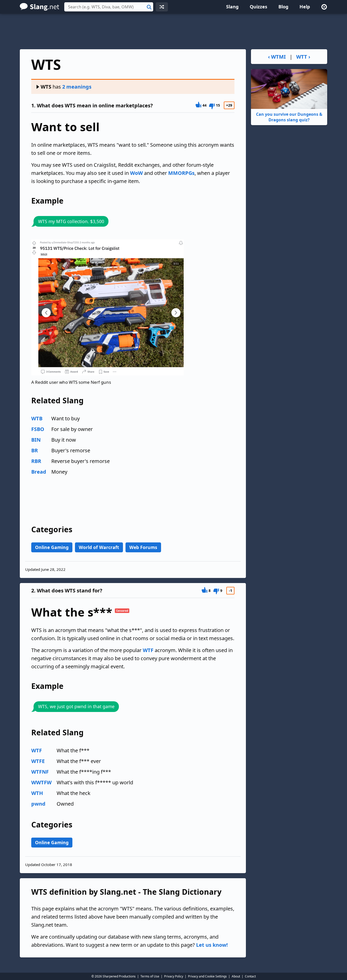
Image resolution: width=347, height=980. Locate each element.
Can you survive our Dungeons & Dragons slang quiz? (289, 117)
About (236, 976)
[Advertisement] (173, 31)
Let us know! (212, 944)
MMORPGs (181, 173)
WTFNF (40, 771)
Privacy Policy (173, 976)
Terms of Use (149, 976)
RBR (36, 461)
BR (34, 450)
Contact (250, 976)
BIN (36, 439)
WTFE (38, 761)
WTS (46, 86)
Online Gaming (52, 547)
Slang (232, 7)
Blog (283, 7)
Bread (38, 471)
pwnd (38, 803)
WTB (36, 418)
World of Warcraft (99, 547)
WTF (148, 650)
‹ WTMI (277, 56)
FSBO (37, 429)
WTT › (303, 56)
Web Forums (143, 547)
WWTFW (41, 782)
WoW (136, 173)
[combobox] (108, 6)
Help (304, 7)
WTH (37, 793)
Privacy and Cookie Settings (207, 976)
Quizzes (258, 7)
